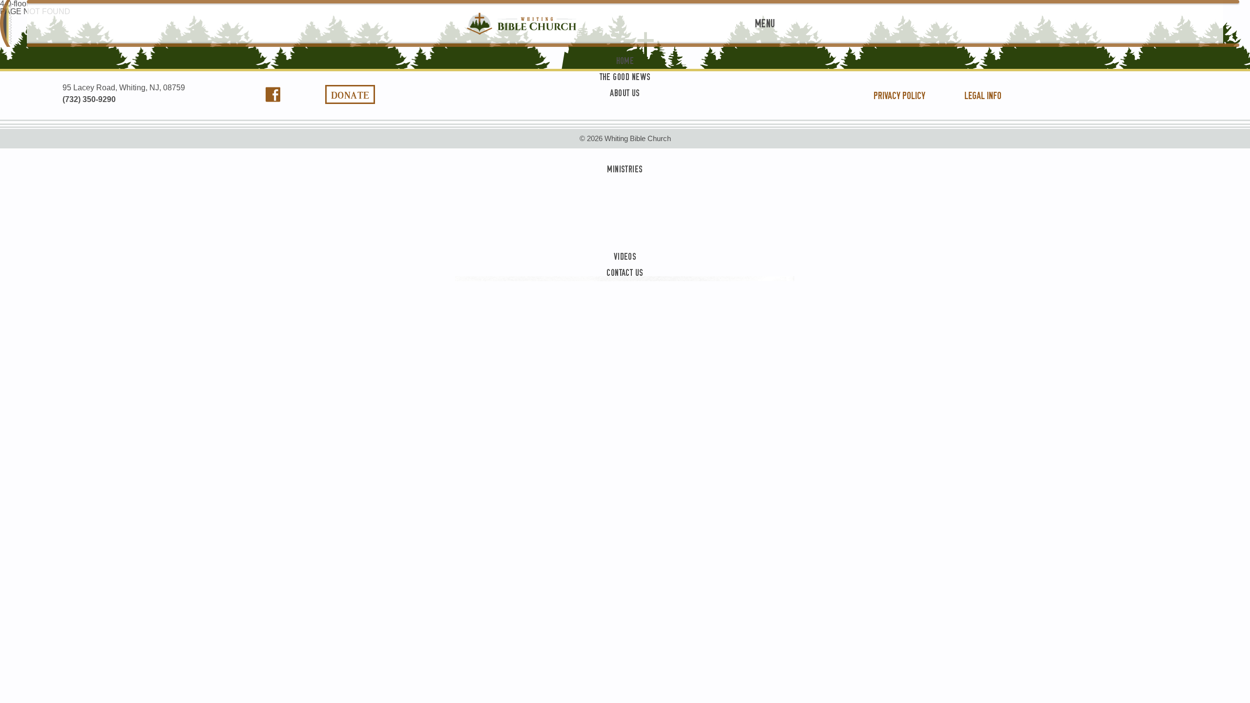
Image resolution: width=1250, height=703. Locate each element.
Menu (765, 24)
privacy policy (899, 96)
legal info (982, 96)
